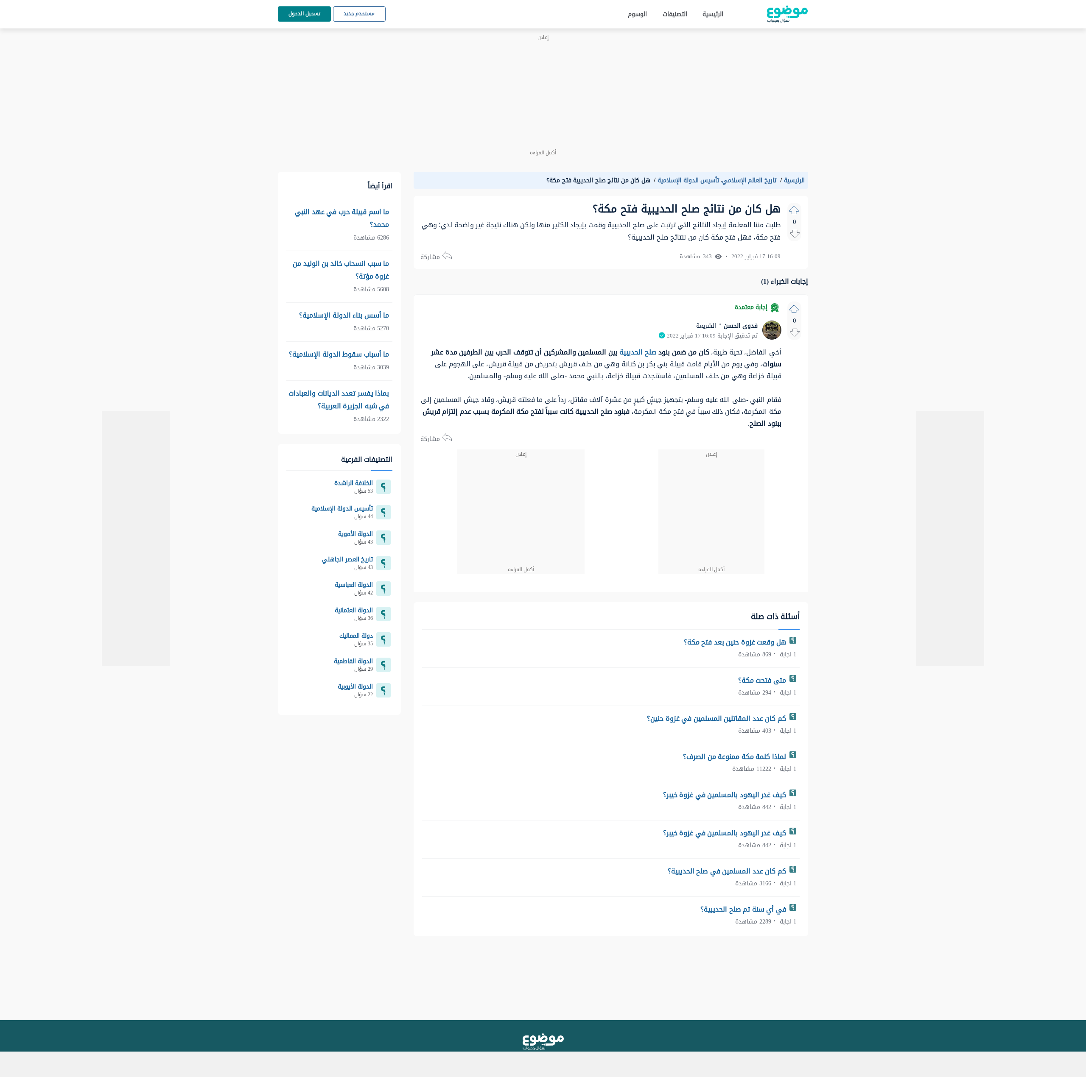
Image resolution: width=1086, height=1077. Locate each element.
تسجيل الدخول (304, 13)
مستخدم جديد (359, 13)
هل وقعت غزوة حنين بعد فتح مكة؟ (736, 642)
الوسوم (637, 14)
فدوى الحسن (740, 326)
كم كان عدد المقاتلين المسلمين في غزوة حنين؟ (717, 718)
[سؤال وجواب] (543, 1042)
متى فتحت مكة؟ (763, 680)
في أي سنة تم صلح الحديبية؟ (744, 909)
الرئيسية (713, 14)
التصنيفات (675, 14)
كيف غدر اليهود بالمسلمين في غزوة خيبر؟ (725, 794)
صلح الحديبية (638, 352)
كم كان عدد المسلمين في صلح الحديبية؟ (728, 871)
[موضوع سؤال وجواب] (787, 14)
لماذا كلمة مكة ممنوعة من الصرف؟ (735, 756)
